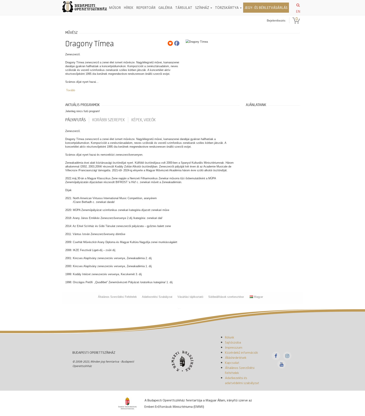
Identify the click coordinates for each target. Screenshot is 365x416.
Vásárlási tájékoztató (190, 296)
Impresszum (233, 347)
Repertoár (145, 7)
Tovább (70, 90)
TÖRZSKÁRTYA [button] (227, 7)
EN (298, 11)
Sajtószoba (233, 342)
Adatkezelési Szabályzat (157, 296)
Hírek (128, 7)
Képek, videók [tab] (143, 120)
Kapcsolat (232, 362)
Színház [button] (202, 7)
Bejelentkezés (276, 20)
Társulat (183, 7)
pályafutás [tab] (75, 120)
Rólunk (229, 337)
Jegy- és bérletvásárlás (266, 7)
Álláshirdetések (235, 357)
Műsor (115, 7)
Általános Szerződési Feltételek (117, 296)
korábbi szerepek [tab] (108, 120)
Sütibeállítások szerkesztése (226, 296)
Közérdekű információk (241, 352)
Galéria (165, 7)
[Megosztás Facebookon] (176, 43)
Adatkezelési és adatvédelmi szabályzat (242, 380)
